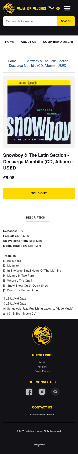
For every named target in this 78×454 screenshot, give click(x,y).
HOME (9, 41)
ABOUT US (28, 41)
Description (35, 217)
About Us (42, 366)
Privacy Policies (42, 371)
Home (12, 60)
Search (66, 21)
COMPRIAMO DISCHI (58, 41)
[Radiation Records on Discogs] (55, 391)
